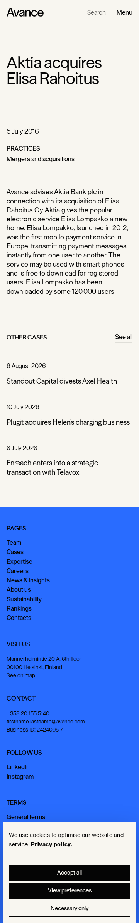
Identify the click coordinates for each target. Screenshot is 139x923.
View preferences (70, 891)
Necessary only (69, 908)
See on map (21, 675)
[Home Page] (25, 12)
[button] (124, 12)
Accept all (69, 873)
